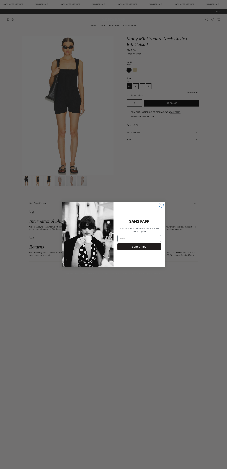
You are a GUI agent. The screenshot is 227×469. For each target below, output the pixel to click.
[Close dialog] (161, 205)
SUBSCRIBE (139, 246)
